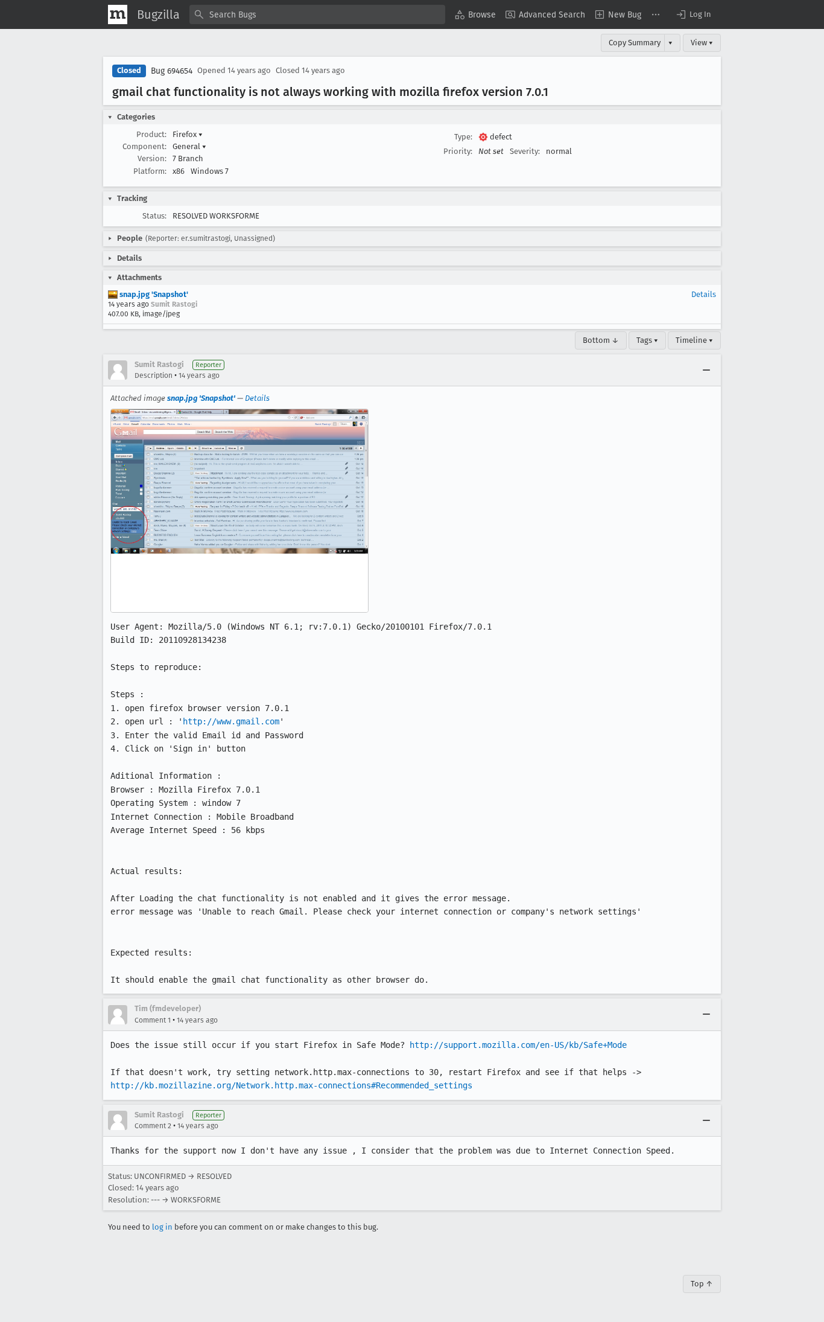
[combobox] (317, 14)
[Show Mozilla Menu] (117, 14)
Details (703, 294)
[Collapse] (706, 370)
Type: (463, 136)
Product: (151, 134)
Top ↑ (702, 1283)
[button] (693, 14)
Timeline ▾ (694, 340)
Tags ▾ (647, 340)
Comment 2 (153, 1126)
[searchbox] (317, 14)
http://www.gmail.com (231, 721)
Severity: (525, 151)
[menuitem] (475, 14)
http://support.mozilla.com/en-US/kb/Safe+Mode (518, 1045)
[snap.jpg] (239, 511)
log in (162, 1226)
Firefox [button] (188, 134)
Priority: (457, 151)
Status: (154, 215)
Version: (152, 158)
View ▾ (702, 42)
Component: (144, 146)
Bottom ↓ (601, 340)
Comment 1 (153, 1020)
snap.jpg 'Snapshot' (153, 294)
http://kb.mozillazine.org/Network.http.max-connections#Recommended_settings (291, 1085)
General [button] (189, 146)
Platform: (149, 171)
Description (154, 375)
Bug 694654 (171, 71)
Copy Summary (635, 42)
